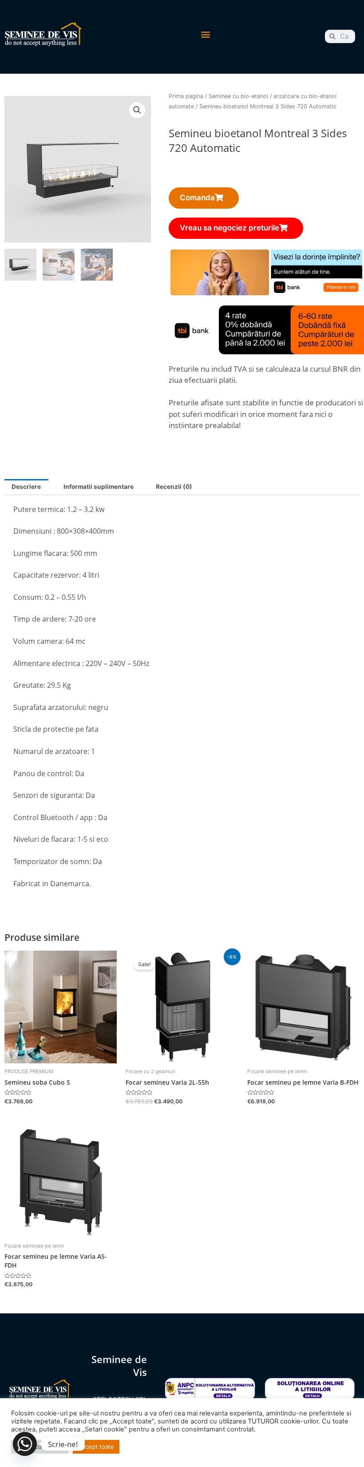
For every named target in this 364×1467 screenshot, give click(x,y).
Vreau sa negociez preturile (229, 227)
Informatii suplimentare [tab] (98, 486)
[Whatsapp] (25, 1444)
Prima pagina (186, 96)
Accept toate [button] (96, 1446)
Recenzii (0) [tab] (174, 486)
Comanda (197, 197)
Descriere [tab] (26, 486)
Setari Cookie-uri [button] (39, 1446)
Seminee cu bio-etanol (238, 96)
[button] (205, 34)
